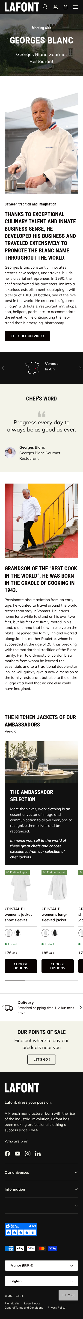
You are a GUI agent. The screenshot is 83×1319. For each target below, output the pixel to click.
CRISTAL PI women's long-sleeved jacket (54, 914)
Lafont (19, 1296)
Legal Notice (32, 1303)
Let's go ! (42, 1059)
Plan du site (12, 1303)
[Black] (17, 932)
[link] (21, 886)
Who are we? (16, 1141)
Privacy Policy (56, 1307)
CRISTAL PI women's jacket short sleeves (18, 914)
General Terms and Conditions (24, 1307)
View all (11, 731)
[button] (65, 7)
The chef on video (27, 336)
